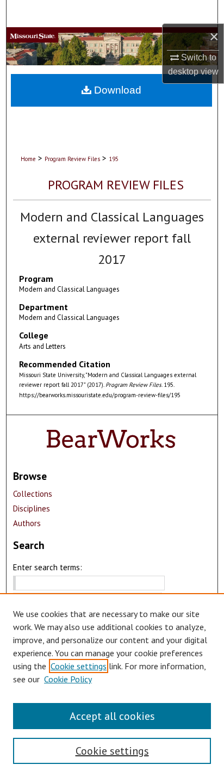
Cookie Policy (68, 679)
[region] (112, 685)
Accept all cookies (112, 716)
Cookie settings (79, 666)
